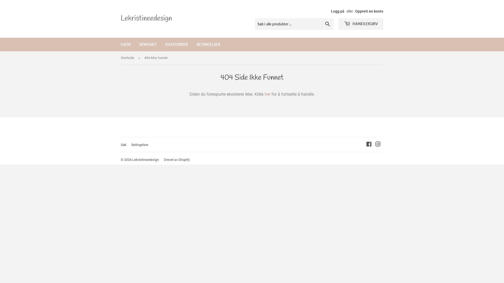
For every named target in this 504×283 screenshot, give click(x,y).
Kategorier (176, 44)
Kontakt (148, 44)
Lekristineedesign (146, 18)
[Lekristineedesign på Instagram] (378, 144)
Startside (127, 58)
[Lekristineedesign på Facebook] (369, 144)
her (267, 94)
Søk (124, 145)
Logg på (337, 11)
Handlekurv (365, 23)
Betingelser (208, 44)
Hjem (126, 44)
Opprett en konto (369, 11)
